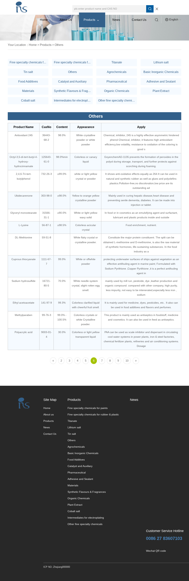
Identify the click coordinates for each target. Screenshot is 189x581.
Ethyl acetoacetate (23, 302)
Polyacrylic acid (23, 332)
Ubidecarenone (23, 195)
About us (66, 19)
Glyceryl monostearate (23, 212)
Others (59, 44)
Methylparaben (23, 315)
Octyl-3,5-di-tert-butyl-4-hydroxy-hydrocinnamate (24, 161)
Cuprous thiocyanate (23, 259)
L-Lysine (23, 225)
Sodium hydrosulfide (23, 280)
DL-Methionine (23, 237)
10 (127, 360)
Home (44, 19)
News (116, 19)
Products (91, 20)
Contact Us (139, 19)
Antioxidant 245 (24, 135)
